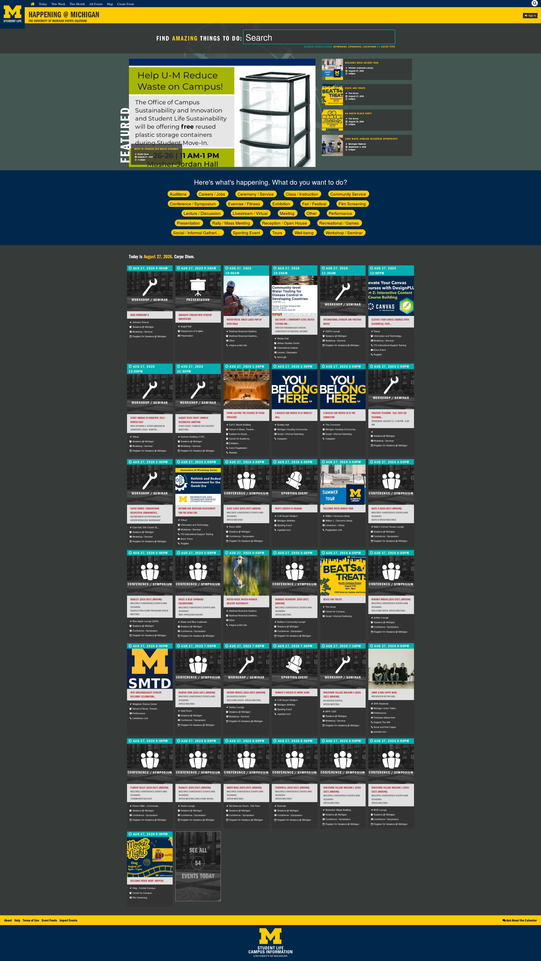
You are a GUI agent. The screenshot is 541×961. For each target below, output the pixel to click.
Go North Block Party (358, 113)
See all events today (198, 863)
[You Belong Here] (294, 389)
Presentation (188, 223)
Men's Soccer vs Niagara (288, 508)
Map (110, 4)
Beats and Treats (355, 88)
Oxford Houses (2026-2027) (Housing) (246, 692)
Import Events (68, 920)
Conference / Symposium (193, 203)
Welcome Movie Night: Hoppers (147, 881)
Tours (277, 232)
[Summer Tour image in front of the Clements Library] (343, 485)
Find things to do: (199, 38)
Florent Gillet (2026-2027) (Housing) (149, 787)
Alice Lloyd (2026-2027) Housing (244, 508)
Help (17, 920)
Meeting (287, 213)
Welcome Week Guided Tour (361, 62)
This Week (58, 4)
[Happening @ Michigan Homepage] (12, 26)
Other (311, 213)
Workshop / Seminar (344, 232)
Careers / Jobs (212, 194)
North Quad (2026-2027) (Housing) (244, 787)
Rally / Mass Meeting (231, 223)
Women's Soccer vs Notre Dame (292, 692)
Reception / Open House (284, 223)
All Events (96, 4)
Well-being (304, 232)
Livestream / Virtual (250, 213)
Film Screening (352, 203)
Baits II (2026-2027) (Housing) (387, 508)
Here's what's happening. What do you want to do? (270, 182)
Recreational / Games (339, 223)
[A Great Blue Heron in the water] (246, 576)
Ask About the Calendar (521, 920)
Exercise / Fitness (244, 203)
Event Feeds (49, 920)
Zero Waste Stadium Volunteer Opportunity (371, 138)
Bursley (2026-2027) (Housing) (146, 599)
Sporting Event (246, 232)
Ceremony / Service (256, 194)
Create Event (125, 4)
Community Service (348, 194)
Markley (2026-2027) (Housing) (195, 787)
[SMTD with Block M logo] (150, 669)
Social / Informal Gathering (197, 232)
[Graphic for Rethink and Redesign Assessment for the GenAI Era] (198, 485)
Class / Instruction (302, 194)
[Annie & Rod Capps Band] (391, 669)
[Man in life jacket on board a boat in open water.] (246, 296)
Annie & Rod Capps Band (384, 692)
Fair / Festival (314, 203)
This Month (77, 4)
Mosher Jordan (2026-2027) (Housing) (391, 599)
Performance (340, 213)
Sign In (532, 15)
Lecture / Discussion (202, 213)
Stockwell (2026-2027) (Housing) (292, 787)
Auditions (178, 194)
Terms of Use (31, 920)
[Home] (33, 4)
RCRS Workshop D (139, 315)
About (8, 920)
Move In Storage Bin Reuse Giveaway (156, 148)
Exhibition (281, 203)
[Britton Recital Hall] (246, 389)
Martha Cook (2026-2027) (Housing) (197, 692)
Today (43, 4)
